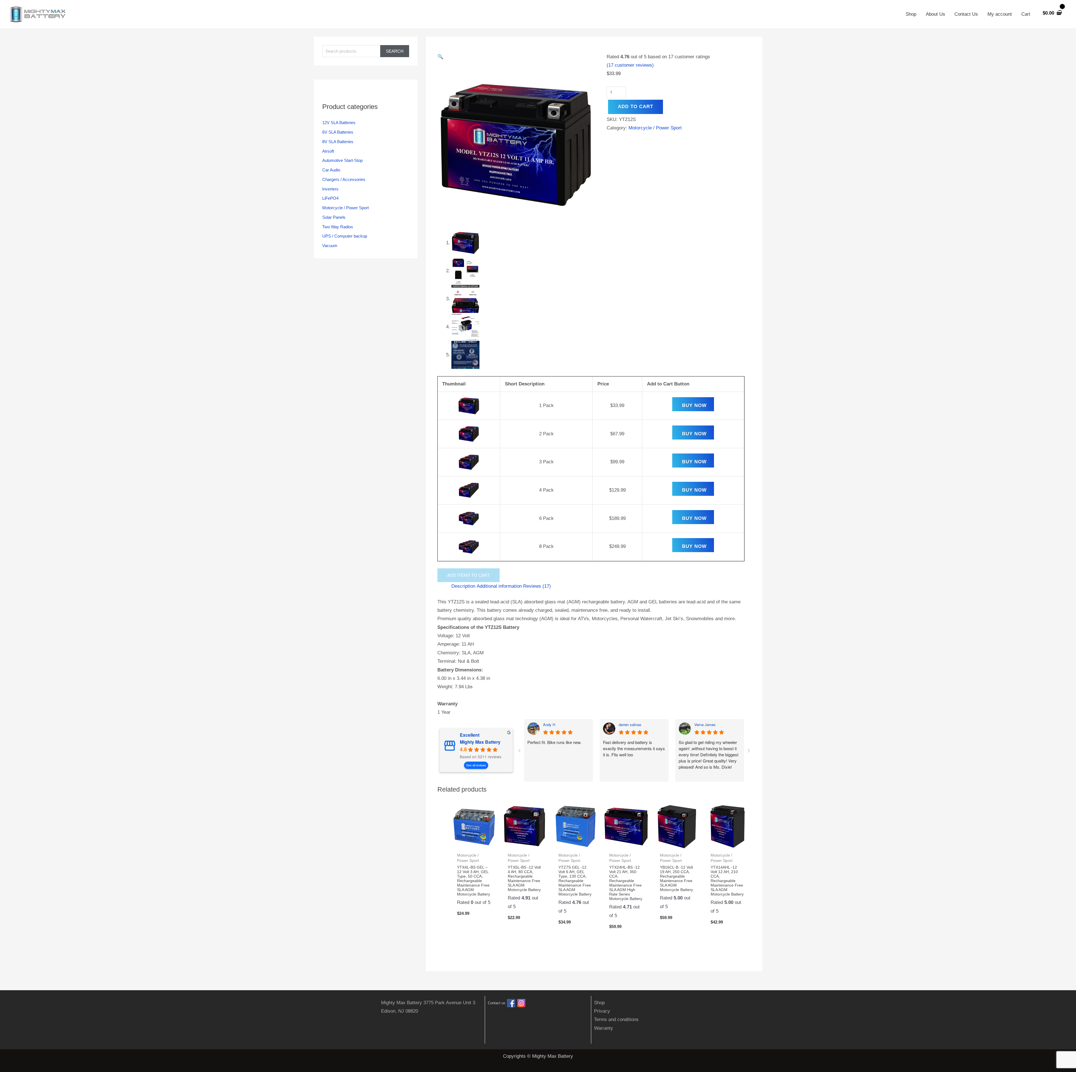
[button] (515, 57)
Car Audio (331, 170)
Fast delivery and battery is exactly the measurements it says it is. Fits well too (634, 748)
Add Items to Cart (468, 575)
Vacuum (329, 245)
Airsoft (328, 151)
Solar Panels (333, 217)
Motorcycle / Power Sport (345, 207)
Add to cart (635, 106)
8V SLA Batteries (337, 141)
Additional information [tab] (499, 586)
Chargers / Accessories (343, 179)
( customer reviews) (630, 65)
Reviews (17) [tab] (537, 586)
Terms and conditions (616, 1019)
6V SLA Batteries (337, 132)
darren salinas (630, 724)
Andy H (549, 724)
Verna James (705, 724)
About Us (935, 14)
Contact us (496, 1003)
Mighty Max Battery (480, 742)
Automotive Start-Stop (342, 160)
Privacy (602, 1011)
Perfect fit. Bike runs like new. (554, 742)
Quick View (474, 843)
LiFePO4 (330, 198)
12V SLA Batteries (339, 122)
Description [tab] (463, 586)
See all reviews (476, 765)
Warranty (603, 1028)
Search (395, 51)
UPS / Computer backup (344, 236)
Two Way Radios (337, 226)
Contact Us (966, 14)
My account (999, 14)
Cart (1025, 14)
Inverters (330, 189)
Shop (911, 14)
